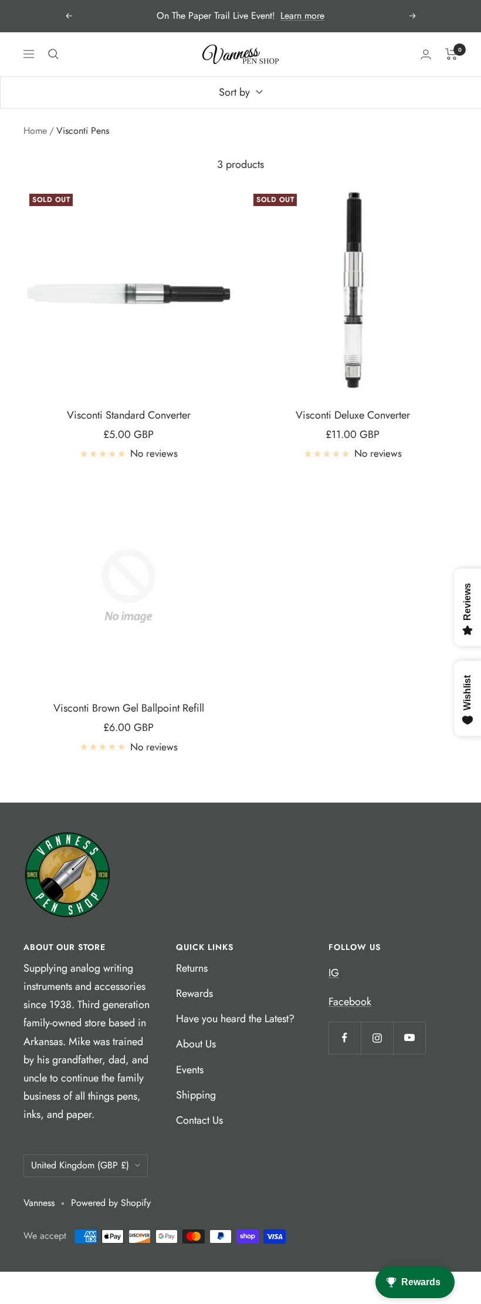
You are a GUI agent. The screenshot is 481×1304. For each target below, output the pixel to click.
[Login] (426, 54)
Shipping (196, 1095)
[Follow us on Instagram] (377, 1038)
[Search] (53, 54)
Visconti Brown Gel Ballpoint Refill (128, 708)
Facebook (349, 1001)
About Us (196, 1044)
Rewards (194, 993)
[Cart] (451, 54)
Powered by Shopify (111, 1202)
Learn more (302, 15)
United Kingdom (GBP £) (80, 1165)
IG (333, 972)
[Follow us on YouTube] (409, 1038)
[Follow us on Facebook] (344, 1038)
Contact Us (199, 1120)
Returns (192, 968)
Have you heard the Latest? (235, 1018)
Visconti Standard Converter (129, 415)
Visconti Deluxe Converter (353, 415)
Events (190, 1069)
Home (35, 130)
